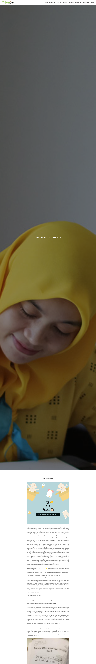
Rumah (45, 2)
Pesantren (71, 2)
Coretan (92, 2)
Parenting (59, 2)
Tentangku (65, 2)
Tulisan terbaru (52, 2)
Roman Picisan (78, 2)
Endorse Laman (86, 2)
